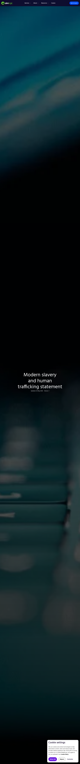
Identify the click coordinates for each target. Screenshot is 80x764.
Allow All (53, 759)
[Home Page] (6, 3)
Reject (62, 759)
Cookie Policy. (65, 754)
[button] (28, 3)
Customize (70, 759)
